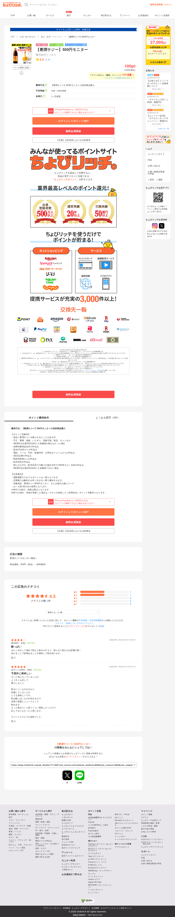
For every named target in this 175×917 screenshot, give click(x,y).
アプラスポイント (122, 847)
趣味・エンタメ (15, 834)
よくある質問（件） (108, 417)
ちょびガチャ (67, 814)
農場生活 (65, 836)
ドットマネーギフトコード (126, 839)
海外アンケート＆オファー (73, 855)
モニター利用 (68, 860)
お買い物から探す (17, 811)
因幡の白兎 (66, 820)
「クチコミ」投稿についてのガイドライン (73, 623)
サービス (50, 15)
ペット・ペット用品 (17, 847)
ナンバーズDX (67, 842)
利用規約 (66, 908)
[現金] (113, 340)
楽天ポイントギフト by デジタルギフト (100, 849)
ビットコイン (93, 892)
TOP (13, 15)
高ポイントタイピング (71, 847)
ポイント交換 (94, 811)
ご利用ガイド (67, 869)
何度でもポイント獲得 (44, 854)
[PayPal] (40, 329)
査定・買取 (40, 838)
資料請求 (39, 819)
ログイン (168, 4)
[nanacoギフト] (57, 329)
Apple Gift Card (94, 882)
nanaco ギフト (94, 879)
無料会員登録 (156, 4)
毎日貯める (106, 15)
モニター (87, 15)
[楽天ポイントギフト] (106, 329)
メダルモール (67, 817)
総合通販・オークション (19, 814)
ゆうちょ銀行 (93, 833)
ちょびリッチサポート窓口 (92, 370)
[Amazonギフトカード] (57, 319)
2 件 (48, 59)
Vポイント (119, 833)
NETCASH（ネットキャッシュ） (100, 886)
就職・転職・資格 (42, 821)
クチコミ (144, 817)
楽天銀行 (92, 827)
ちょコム (92, 873)
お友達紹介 (143, 15)
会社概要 (95, 908)
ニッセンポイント (95, 889)
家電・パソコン (15, 831)
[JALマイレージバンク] (123, 319)
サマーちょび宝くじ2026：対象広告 (73, 29)
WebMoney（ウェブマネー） (100, 870)
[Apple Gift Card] (23, 329)
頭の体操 (65, 839)
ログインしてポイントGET (73, 121)
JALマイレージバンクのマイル (126, 824)
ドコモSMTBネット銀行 (98, 825)
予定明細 (83, 620)
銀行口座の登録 (147, 828)
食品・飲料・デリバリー (19, 828)
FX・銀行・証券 (42, 830)
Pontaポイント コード (97, 862)
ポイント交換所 (162, 15)
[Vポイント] (23, 319)
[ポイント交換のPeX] (46, 340)
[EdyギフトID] (106, 319)
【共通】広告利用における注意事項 (73, 140)
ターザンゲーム (68, 828)
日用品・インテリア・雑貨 (20, 825)
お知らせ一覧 (163, 128)
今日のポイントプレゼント (152, 839)
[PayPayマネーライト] (90, 329)
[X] (161, 226)
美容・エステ (40, 848)
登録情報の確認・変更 (150, 823)
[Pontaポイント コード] (73, 329)
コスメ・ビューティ (17, 820)
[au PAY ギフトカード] (40, 319)
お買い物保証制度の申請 (156, 172)
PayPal (91, 822)
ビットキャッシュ (95, 876)
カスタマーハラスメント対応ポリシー (116, 908)
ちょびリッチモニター (71, 863)
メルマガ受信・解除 (149, 826)
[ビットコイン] (90, 319)
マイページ (146, 811)
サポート (145, 851)
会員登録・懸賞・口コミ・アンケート (47, 815)
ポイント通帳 (146, 814)
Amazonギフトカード (97, 867)
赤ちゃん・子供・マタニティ (21, 844)
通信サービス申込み (43, 840)
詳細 (101, 625)
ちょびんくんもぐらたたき (73, 826)
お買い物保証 (41, 44)
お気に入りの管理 (148, 831)
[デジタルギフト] (123, 329)
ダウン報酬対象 (56, 44)
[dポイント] (73, 319)
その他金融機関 (94, 836)
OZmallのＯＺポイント (124, 820)
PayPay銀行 (93, 830)
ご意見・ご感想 (155, 179)
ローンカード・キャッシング (47, 827)
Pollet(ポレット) (95, 864)
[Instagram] (155, 226)
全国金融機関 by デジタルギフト (100, 818)
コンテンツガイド (156, 153)
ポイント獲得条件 (39, 417)
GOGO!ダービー (68, 844)
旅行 (69, 15)
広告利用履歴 (95, 620)
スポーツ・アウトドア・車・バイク (21, 841)
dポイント (119, 817)
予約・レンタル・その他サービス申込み (47, 844)
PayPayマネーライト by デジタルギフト (100, 845)
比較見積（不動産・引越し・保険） (47, 834)
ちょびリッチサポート (81, 908)
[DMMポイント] (79, 340)
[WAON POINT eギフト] (30, 340)
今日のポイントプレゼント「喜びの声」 (152, 843)
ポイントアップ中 (16, 850)
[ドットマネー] (63, 340)
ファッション (14, 823)
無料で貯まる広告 (42, 857)
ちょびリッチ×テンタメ (71, 866)
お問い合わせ (154, 165)
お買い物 (31, 15)
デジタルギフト (94, 853)
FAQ (150, 159)
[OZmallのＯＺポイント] (96, 340)
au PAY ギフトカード (97, 859)
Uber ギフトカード (96, 856)
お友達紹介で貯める (72, 874)
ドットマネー (120, 836)
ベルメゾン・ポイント (124, 830)
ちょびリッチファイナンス (152, 846)
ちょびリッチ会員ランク (151, 820)
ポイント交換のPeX (123, 827)
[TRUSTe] (87, 901)
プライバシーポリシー (52, 908)
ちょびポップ (67, 823)
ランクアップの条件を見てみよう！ (119, 78)
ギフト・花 (13, 837)
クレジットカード (42, 824)
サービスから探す (43, 811)
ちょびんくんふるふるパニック (74, 832)
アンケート (125, 15)
